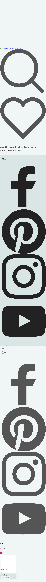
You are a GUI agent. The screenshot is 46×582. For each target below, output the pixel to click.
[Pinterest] (24, 253)
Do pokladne (7, 577)
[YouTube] (24, 343)
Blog (2, 157)
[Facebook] (24, 208)
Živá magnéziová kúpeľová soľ (5, 569)
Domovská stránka (3, 152)
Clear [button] (7, 550)
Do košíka (3, 577)
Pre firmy (3, 158)
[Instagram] (24, 298)
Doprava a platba (4, 159)
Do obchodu (2, 153)
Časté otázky (3, 160)
